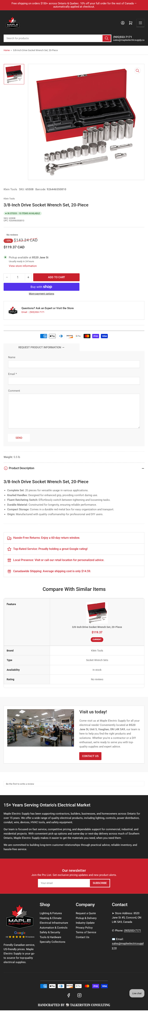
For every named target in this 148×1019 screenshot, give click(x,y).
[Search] (107, 38)
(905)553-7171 (36, 312)
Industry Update (85, 922)
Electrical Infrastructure (54, 922)
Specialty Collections (52, 941)
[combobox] (57, 38)
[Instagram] (79, 995)
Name (11, 357)
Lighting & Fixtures (51, 913)
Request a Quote (86, 913)
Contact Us (90, 756)
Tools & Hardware (50, 937)
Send (19, 437)
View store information (23, 266)
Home (7, 50)
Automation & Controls (54, 927)
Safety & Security (50, 932)
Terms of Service (86, 932)
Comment (14, 390)
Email (24, 312)
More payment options (41, 293)
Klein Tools (10, 189)
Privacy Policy (84, 927)
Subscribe (100, 883)
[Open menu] (140, 23)
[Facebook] (68, 995)
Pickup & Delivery (86, 918)
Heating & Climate (51, 918)
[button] (5, 235)
